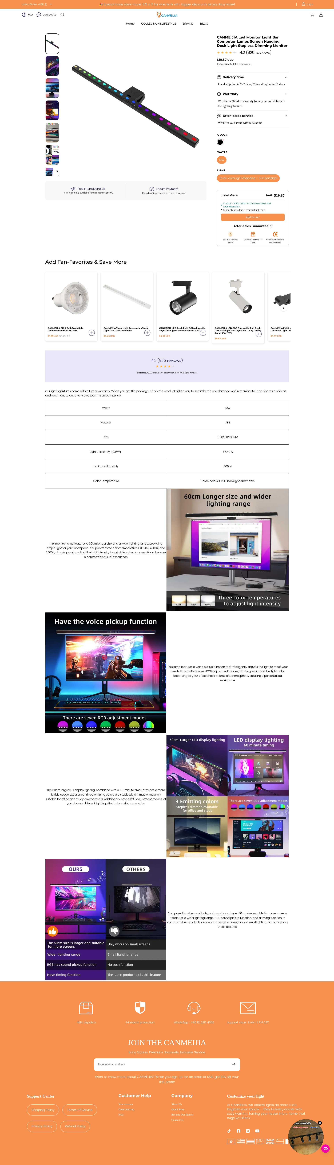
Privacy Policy (41, 1126)
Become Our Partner (182, 1114)
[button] (62, 14)
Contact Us (49, 14)
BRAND (188, 23)
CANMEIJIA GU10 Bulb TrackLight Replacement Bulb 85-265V (66, 329)
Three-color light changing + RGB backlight (248, 178)
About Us (176, 1104)
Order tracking (126, 1109)
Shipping (222, 64)
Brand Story (177, 1109)
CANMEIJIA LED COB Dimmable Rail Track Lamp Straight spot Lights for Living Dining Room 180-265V (238, 330)
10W (221, 160)
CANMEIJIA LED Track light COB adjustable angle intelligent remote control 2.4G (182, 329)
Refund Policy (75, 1126)
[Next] (283, 307)
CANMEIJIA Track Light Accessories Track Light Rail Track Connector (126, 329)
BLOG (204, 23)
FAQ (30, 14)
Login (310, 4)
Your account (125, 1104)
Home (130, 23)
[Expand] (92, 333)
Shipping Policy (42, 1110)
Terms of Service (80, 1110)
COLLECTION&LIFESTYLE (158, 23)
